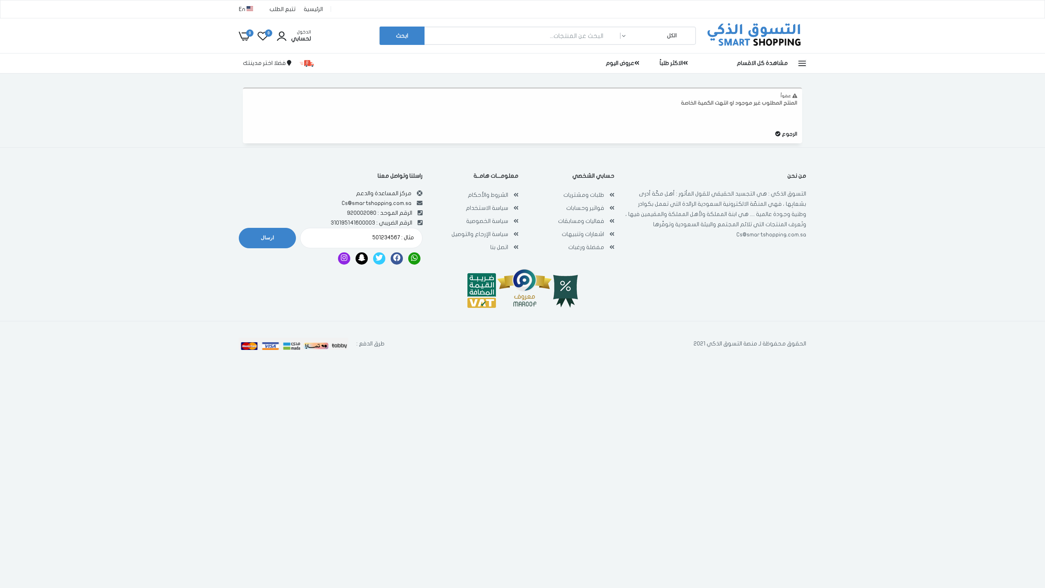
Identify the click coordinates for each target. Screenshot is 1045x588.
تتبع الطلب (282, 9)
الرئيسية (313, 9)
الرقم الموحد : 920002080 (379, 213)
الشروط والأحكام (488, 195)
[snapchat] (362, 258)
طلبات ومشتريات (583, 195)
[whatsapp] (414, 258)
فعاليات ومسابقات (581, 221)
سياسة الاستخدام (487, 208)
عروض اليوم (620, 63)
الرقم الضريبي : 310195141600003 (371, 223)
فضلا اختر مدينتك (265, 63)
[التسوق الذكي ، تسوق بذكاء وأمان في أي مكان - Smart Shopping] (753, 47)
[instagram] (344, 258)
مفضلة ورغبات (586, 247)
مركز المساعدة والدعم (383, 193)
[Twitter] (379, 258)
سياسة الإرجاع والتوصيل (479, 234)
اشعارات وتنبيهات (583, 234)
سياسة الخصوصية (487, 221)
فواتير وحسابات (585, 208)
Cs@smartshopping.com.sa (771, 235)
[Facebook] (397, 258)
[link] (22, 529)
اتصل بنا (499, 247)
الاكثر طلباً (671, 63)
